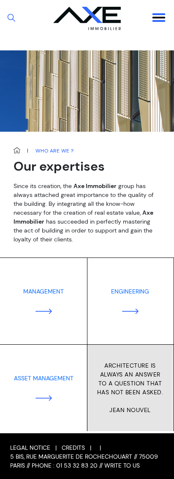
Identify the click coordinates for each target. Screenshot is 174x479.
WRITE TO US (122, 465)
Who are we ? (54, 150)
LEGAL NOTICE (30, 447)
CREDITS (73, 447)
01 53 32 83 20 (77, 465)
